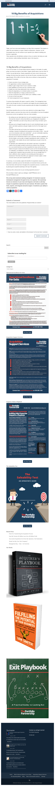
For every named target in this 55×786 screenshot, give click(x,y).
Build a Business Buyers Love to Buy (22, 774)
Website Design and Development (22, 783)
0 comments (27, 16)
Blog (23, 776)
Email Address (11, 256)
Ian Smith (10, 16)
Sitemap (43, 776)
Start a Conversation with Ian (33, 776)
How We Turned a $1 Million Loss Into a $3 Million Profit (23, 536)
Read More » (9, 741)
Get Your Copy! (27, 332)
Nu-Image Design (37, 783)
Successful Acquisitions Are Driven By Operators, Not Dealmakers (25, 539)
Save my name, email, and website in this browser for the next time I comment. (28, 232)
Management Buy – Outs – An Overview (19, 543)
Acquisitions (21, 16)
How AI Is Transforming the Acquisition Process (21, 533)
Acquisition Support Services (39, 774)
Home (11, 774)
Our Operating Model (16, 776)
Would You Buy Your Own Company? (18, 541)
